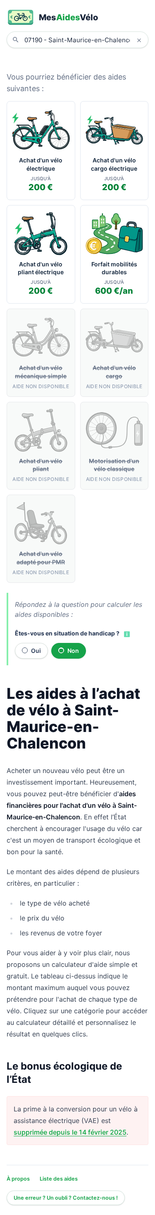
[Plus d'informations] (126, 634)
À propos (18, 1179)
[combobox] (83, 40)
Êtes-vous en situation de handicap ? (67, 633)
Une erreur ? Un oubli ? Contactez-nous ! (66, 1198)
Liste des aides (59, 1179)
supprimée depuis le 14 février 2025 (70, 1132)
